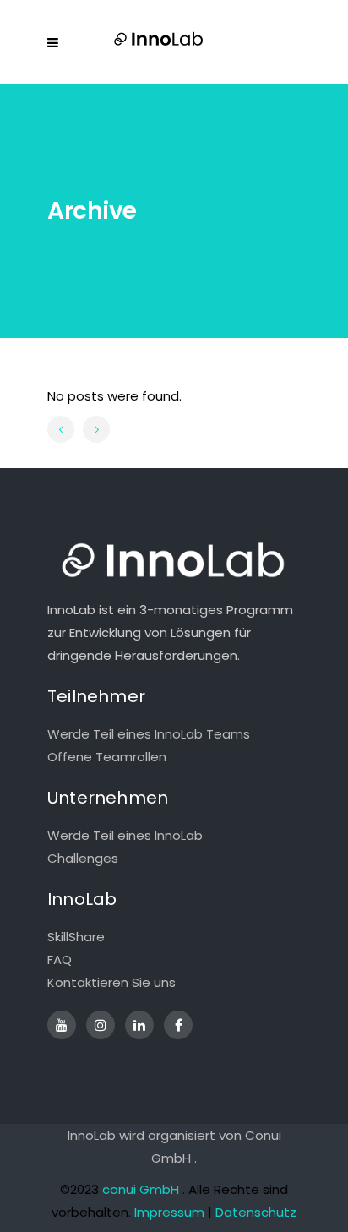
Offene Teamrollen (106, 757)
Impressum (169, 1212)
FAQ (59, 959)
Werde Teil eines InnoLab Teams (148, 734)
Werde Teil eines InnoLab (125, 835)
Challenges (82, 858)
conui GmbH (140, 1189)
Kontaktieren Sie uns (111, 982)
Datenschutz (255, 1212)
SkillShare (76, 937)
